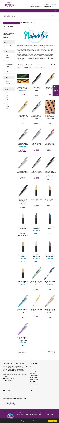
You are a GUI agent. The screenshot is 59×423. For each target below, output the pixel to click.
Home (46, 15)
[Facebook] (51, 4)
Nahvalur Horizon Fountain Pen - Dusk (50, 144)
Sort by (31, 64)
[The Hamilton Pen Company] (9, 4)
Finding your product (11, 23)
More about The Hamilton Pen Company (16, 370)
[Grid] (52, 65)
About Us (32, 368)
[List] (54, 65)
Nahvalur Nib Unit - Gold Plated (23, 255)
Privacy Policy (33, 381)
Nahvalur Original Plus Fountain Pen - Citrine (36, 310)
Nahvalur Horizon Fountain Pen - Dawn (36, 144)
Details (23, 140)
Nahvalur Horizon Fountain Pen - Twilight (36, 171)
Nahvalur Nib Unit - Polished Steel (36, 255)
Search (31, 366)
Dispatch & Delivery (34, 375)
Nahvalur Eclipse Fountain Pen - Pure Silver (36, 117)
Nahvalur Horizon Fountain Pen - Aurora (22, 144)
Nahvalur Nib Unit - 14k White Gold (23, 227)
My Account (32, 386)
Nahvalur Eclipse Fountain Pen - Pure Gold (23, 117)
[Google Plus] (54, 4)
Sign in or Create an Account (36, 6)
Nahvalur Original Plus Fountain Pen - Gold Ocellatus (49, 311)
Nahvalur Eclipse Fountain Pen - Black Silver (36, 89)
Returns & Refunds (34, 377)
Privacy (4, 412)
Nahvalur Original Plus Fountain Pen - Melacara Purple (22, 339)
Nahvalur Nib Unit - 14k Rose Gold (49, 199)
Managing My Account (35, 371)
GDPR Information (34, 383)
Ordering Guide (33, 373)
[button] (10, 416)
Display (48, 64)
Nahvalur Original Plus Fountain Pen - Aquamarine (49, 283)
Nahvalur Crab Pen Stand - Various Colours (23, 88)
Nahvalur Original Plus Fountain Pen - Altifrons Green (36, 283)
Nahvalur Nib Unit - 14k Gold (36, 199)
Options (23, 84)
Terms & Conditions (34, 379)
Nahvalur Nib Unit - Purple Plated (49, 255)
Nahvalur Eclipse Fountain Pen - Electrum (50, 88)
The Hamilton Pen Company (30, 412)
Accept (52, 421)
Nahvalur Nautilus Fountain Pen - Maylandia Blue (23, 200)
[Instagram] (55, 4)
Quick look (27, 84)
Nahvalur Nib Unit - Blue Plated (50, 227)
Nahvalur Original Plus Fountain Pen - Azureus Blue (23, 311)
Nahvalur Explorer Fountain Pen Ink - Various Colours (49, 117)
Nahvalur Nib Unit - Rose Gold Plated (23, 282)
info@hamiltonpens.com (9, 378)
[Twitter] (52, 4)
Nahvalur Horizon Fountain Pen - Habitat (22, 171)
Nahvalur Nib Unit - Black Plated (36, 227)
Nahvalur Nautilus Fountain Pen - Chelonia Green (50, 172)
